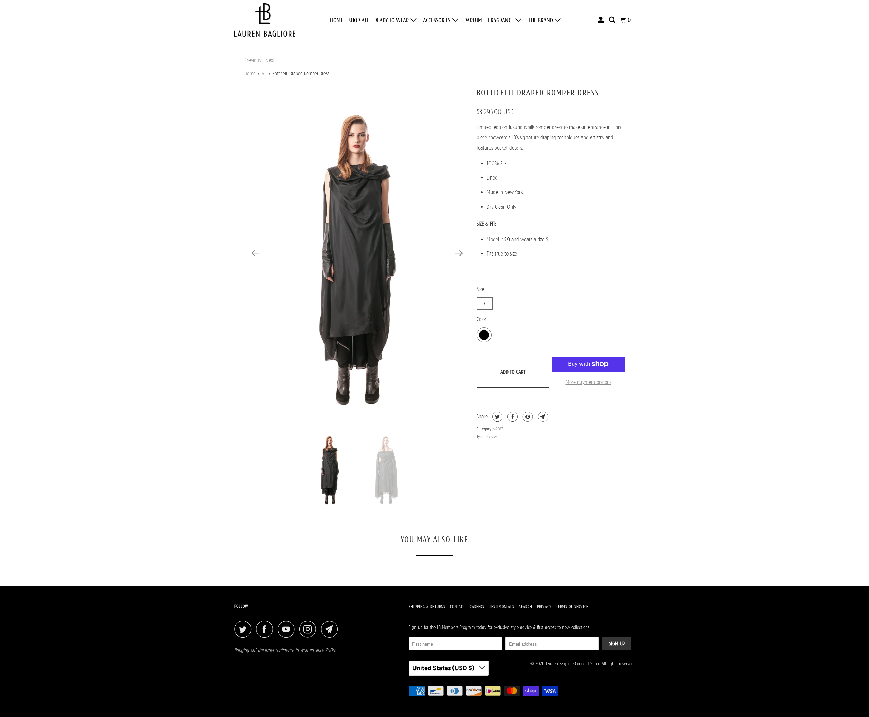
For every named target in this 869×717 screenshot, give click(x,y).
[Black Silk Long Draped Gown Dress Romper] (357, 253)
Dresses (491, 436)
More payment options (588, 382)
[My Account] (601, 20)
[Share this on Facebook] (512, 417)
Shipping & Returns (427, 606)
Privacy (544, 606)
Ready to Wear (392, 20)
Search (525, 606)
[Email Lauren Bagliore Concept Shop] (331, 629)
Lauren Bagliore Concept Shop (572, 663)
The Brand (541, 20)
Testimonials (501, 606)
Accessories (437, 20)
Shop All (358, 20)
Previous (252, 60)
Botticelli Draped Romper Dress (538, 92)
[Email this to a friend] (542, 417)
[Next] (458, 253)
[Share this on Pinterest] (527, 417)
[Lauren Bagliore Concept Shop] (264, 20)
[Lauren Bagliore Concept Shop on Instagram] (309, 629)
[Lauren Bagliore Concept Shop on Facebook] (266, 629)
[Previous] (255, 253)
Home (336, 20)
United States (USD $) (444, 668)
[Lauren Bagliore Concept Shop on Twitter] (244, 629)
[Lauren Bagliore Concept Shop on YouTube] (288, 629)
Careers (477, 606)
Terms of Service (572, 606)
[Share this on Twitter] (496, 417)
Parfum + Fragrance (489, 20)
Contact (457, 606)
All (264, 74)
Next (270, 60)
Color (481, 319)
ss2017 (498, 428)
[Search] (613, 20)
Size (480, 289)
